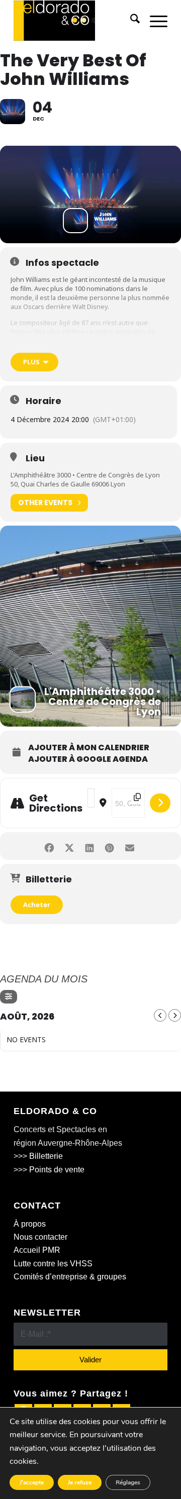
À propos (30, 1224)
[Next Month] (174, 1015)
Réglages (128, 1482)
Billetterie (46, 1156)
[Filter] (8, 997)
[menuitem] (130, 21)
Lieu (35, 458)
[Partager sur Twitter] (69, 846)
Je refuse (80, 1482)
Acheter (36, 904)
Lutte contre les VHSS (53, 1263)
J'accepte (32, 1482)
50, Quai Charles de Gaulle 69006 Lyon (68, 483)
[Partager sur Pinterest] (109, 846)
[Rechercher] (130, 21)
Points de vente (56, 1169)
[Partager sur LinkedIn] (89, 846)
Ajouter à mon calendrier (88, 747)
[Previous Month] (160, 1015)
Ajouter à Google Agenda (88, 759)
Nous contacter (40, 1237)
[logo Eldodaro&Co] (75, 21)
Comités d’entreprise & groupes (70, 1276)
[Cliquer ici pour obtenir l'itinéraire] (160, 803)
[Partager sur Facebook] (49, 846)
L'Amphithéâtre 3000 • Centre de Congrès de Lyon (85, 474)
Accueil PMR (37, 1250)
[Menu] (153, 21)
